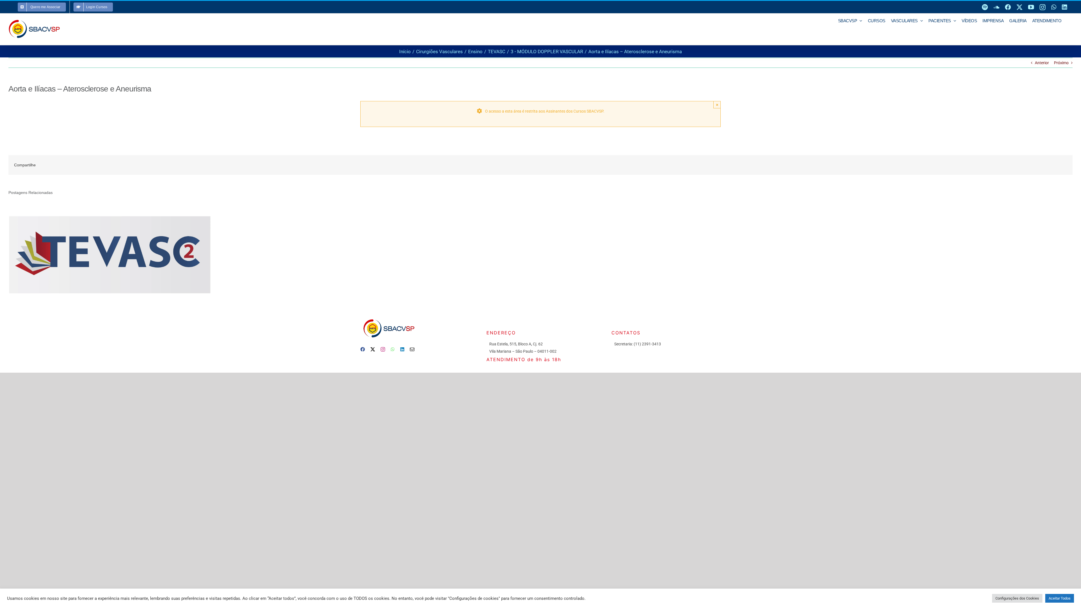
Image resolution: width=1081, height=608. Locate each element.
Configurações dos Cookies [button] (1017, 598)
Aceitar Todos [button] (1060, 598)
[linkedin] (402, 349)
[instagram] (383, 349)
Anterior (1042, 63)
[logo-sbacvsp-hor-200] (388, 318)
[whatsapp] (393, 349)
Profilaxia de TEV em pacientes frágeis (102, 253)
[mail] (412, 349)
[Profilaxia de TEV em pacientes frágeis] (109, 254)
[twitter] (372, 349)
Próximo (1061, 63)
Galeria (117, 253)
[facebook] (362, 349)
